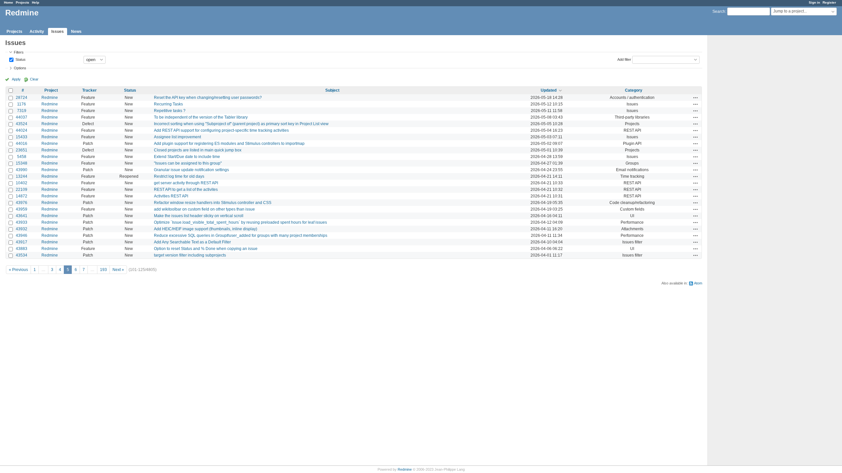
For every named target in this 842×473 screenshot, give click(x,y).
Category (633, 90)
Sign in (814, 2)
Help (35, 2)
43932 (21, 229)
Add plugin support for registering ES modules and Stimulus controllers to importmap (229, 143)
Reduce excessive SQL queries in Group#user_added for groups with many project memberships (240, 235)
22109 (21, 189)
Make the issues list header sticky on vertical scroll (198, 216)
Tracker (89, 90)
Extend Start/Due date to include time (187, 156)
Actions (695, 97)
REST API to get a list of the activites (186, 189)
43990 (21, 170)
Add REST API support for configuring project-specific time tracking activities (221, 130)
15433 (21, 137)
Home (8, 2)
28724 (21, 97)
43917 (21, 242)
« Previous (18, 269)
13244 (21, 176)
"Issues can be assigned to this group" (188, 163)
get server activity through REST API (186, 183)
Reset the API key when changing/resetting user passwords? (208, 97)
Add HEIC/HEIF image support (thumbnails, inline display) (205, 229)
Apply (16, 79)
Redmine (49, 97)
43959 (21, 209)
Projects (22, 2)
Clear (34, 79)
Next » (118, 269)
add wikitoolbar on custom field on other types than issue (204, 209)
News (76, 31)
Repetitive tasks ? (170, 110)
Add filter (624, 59)
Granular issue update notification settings (191, 170)
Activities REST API (171, 196)
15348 (21, 163)
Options (20, 68)
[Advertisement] (740, 138)
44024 (21, 130)
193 (103, 269)
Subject (332, 90)
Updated (549, 90)
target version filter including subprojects (190, 255)
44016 (21, 143)
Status (20, 59)
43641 (21, 216)
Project (51, 90)
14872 (21, 196)
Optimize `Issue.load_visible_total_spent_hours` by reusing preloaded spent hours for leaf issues (240, 222)
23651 (21, 150)
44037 (21, 117)
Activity (37, 31)
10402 (21, 183)
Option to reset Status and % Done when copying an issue (206, 248)
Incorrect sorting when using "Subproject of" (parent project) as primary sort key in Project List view (241, 124)
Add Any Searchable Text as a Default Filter (192, 242)
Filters (19, 52)
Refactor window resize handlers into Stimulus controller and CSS (212, 202)
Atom (698, 283)
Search (718, 11)
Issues (57, 31)
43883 (21, 248)
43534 (21, 255)
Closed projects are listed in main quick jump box (197, 150)
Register (829, 2)
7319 (21, 110)
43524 (21, 124)
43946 (21, 235)
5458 (21, 156)
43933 (21, 222)
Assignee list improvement (177, 137)
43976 (21, 202)
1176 (21, 104)
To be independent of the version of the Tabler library (201, 117)
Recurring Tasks (168, 104)
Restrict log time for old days (179, 176)
